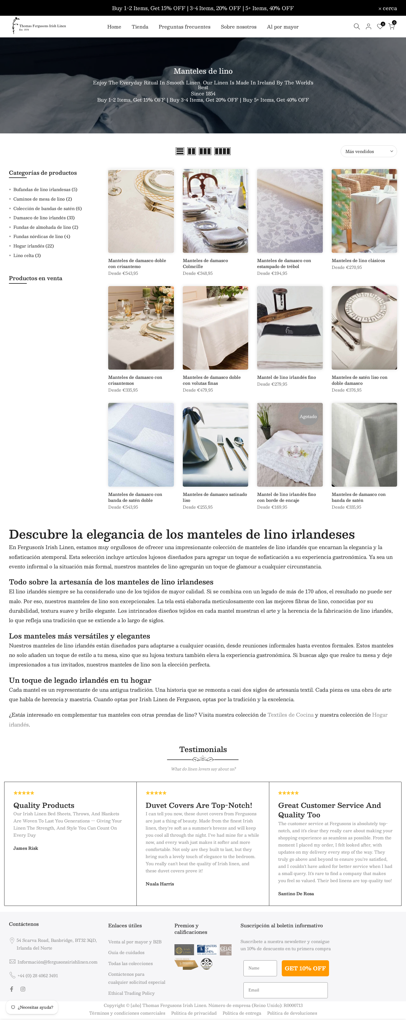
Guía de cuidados (126, 952)
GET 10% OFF (305, 968)
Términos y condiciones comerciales (127, 1012)
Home (114, 27)
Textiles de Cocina (290, 714)
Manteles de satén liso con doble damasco (360, 380)
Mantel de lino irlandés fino (286, 377)
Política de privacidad (194, 1012)
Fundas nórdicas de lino (41, 236)
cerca (19, 8)
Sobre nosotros (238, 27)
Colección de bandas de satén (47, 208)
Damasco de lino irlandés (44, 217)
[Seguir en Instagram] (23, 989)
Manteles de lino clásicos (358, 260)
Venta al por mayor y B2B (134, 941)
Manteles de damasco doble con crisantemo (137, 263)
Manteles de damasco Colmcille (205, 263)
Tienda (140, 27)
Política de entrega (242, 1012)
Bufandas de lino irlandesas (45, 189)
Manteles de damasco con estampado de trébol (284, 263)
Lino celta (27, 255)
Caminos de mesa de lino (42, 198)
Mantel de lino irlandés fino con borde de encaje (286, 497)
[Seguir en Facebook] (11, 989)
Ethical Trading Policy (131, 993)
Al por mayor (283, 27)
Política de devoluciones (292, 1012)
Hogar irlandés (33, 245)
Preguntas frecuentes (184, 27)
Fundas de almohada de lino (45, 227)
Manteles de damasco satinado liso (215, 497)
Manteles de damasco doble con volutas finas (212, 380)
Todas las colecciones (130, 963)
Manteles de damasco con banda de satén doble (135, 497)
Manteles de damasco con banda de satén (359, 497)
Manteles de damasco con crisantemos (135, 380)
